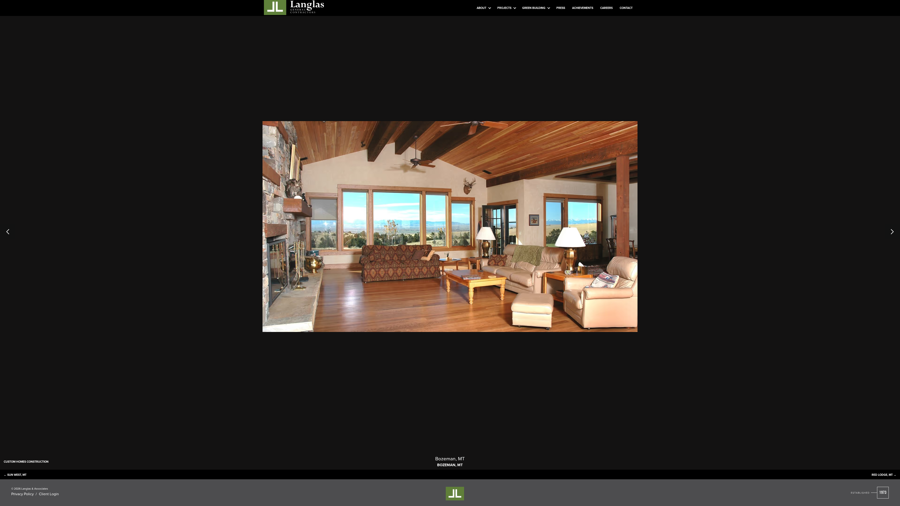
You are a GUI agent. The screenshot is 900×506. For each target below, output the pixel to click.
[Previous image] (15, 231)
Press (560, 8)
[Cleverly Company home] (294, 7)
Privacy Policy (22, 494)
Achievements (582, 8)
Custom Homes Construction (26, 462)
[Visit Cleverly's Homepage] (870, 493)
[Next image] (884, 231)
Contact (626, 8)
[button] (483, 8)
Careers (606, 8)
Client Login (49, 494)
